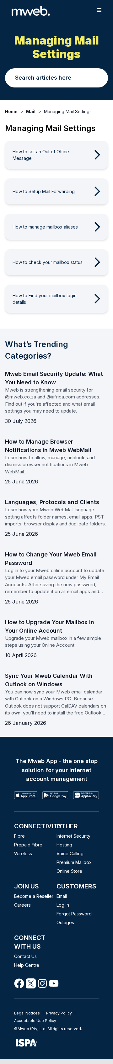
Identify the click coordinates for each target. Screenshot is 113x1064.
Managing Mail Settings (68, 111)
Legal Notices (27, 1013)
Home (11, 111)
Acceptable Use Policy (35, 1020)
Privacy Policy (59, 1013)
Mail (30, 111)
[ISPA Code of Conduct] (56, 1042)
